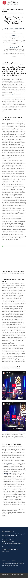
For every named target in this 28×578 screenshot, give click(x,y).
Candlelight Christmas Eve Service (13, 272)
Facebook (4, 546)
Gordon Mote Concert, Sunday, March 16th (12, 118)
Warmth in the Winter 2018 (11, 367)
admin (3, 14)
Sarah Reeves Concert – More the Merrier (13, 280)
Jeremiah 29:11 (5, 566)
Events (15, 13)
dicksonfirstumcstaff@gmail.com (9, 94)
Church (12, 13)
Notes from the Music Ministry (12, 444)
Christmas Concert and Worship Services (12, 10)
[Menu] (25, 2)
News (20, 13)
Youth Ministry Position (10, 63)
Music (18, 13)
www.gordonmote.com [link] (7, 241)
